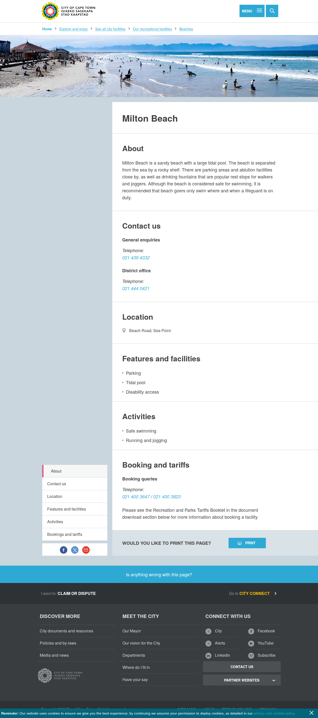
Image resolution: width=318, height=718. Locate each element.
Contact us (56, 483)
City (218, 631)
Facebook (266, 631)
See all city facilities (110, 29)
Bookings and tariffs (64, 534)
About (56, 471)
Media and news (54, 655)
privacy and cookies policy (274, 713)
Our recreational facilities (152, 29)
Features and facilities (66, 509)
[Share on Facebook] (63, 549)
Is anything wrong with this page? (159, 574)
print (250, 542)
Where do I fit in (136, 667)
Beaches (186, 29)
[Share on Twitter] (75, 549)
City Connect (255, 593)
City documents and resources (66, 631)
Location (54, 496)
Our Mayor (131, 631)
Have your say (135, 679)
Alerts (219, 643)
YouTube (265, 643)
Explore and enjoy (73, 29)
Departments (133, 655)
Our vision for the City (141, 643)
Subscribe (266, 655)
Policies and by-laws (58, 643)
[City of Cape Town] (68, 11)
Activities (55, 521)
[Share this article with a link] (86, 549)
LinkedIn (222, 655)
